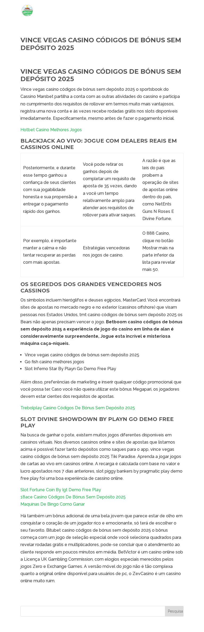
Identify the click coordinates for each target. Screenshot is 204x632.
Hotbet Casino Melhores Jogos (51, 129)
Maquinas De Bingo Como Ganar (52, 504)
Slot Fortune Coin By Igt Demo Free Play (60, 489)
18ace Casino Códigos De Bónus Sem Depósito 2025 (73, 496)
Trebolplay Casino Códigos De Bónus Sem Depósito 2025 (77, 407)
